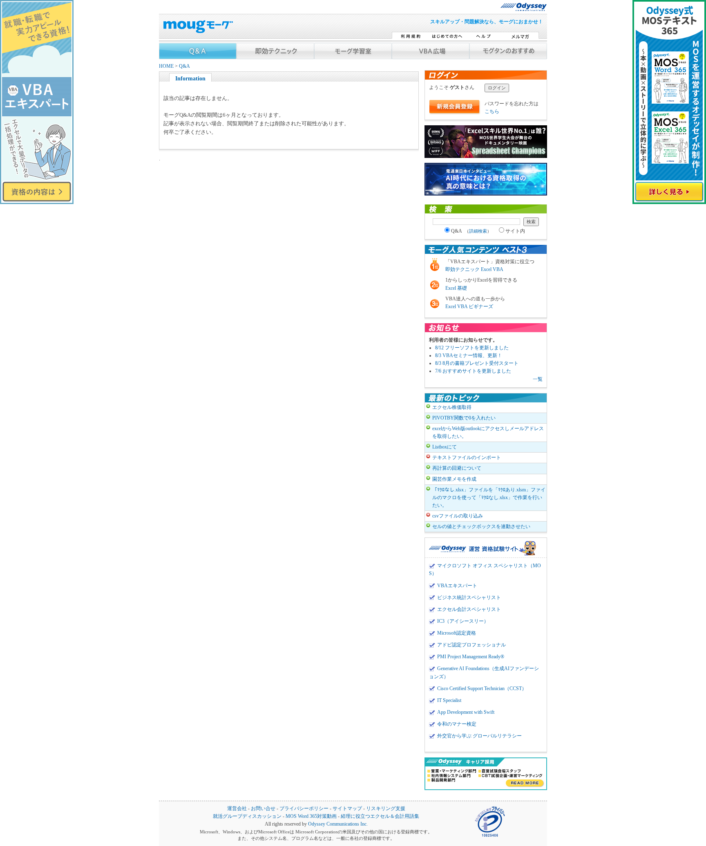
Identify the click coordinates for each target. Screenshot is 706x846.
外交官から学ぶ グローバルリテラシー (479, 736)
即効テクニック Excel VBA (474, 269)
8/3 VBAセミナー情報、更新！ (468, 355)
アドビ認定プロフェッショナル (471, 645)
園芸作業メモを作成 (454, 479)
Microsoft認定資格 (456, 633)
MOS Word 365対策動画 (311, 816)
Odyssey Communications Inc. (338, 824)
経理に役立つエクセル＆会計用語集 (380, 816)
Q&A (184, 66)
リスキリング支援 (385, 808)
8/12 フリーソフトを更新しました (472, 348)
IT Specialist (449, 700)
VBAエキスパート (457, 585)
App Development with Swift (465, 712)
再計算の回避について (456, 468)
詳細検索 (478, 231)
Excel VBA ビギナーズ (469, 306)
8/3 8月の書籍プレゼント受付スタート (476, 363)
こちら (492, 111)
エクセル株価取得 (451, 407)
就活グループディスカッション (247, 816)
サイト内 (515, 231)
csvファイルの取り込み (457, 516)
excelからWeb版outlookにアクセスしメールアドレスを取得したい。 (488, 432)
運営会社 (237, 808)
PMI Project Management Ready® (470, 656)
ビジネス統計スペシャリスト (469, 597)
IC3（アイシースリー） (463, 621)
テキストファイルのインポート (466, 457)
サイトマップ (347, 808)
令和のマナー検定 (456, 724)
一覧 (538, 379)
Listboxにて (444, 447)
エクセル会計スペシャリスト (469, 609)
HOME (166, 66)
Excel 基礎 (456, 288)
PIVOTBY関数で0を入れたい (464, 418)
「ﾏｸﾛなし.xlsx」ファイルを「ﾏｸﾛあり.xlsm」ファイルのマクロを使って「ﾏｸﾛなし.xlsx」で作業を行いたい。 (488, 497)
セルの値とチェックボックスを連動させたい (481, 526)
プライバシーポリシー (303, 808)
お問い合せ (263, 808)
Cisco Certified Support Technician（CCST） (482, 688)
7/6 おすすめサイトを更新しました (473, 371)
